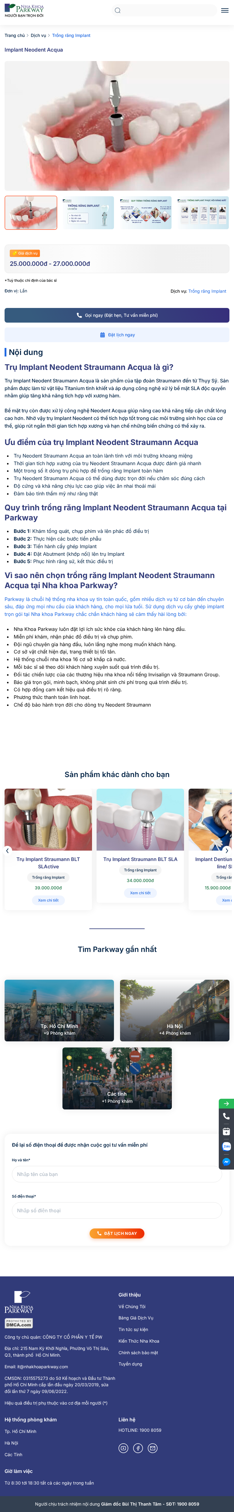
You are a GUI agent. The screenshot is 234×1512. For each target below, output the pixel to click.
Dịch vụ (38, 35)
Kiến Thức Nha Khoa (139, 1341)
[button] (227, 850)
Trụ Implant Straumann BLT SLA (140, 859)
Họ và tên (21, 1160)
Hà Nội (11, 1442)
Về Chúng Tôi (132, 1306)
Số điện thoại (24, 1196)
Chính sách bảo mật (138, 1352)
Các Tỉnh (13, 1454)
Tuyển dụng (130, 1363)
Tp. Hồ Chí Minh (20, 1431)
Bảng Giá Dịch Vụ (136, 1317)
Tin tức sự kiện (133, 1329)
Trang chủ (15, 35)
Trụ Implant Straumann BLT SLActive (48, 863)
